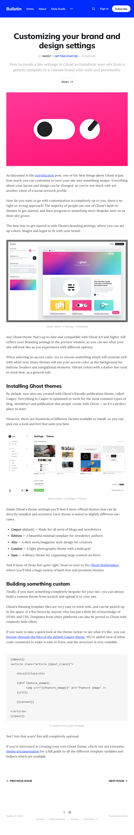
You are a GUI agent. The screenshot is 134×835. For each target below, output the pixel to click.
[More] (71, 8)
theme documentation (22, 751)
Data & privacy (57, 819)
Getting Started (66, 56)
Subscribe (121, 8)
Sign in (104, 8)
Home (30, 8)
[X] (64, 812)
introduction (44, 175)
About (42, 8)
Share (65, 81)
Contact (74, 819)
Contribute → (91, 819)
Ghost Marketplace (105, 565)
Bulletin (13, 9)
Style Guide (58, 8)
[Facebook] (69, 812)
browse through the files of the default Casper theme (45, 637)
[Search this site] (93, 8)
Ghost (46, 56)
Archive (40, 819)
